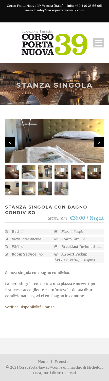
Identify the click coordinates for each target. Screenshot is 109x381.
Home (43, 362)
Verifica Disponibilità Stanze (30, 307)
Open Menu (98, 42)
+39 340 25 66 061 (88, 6)
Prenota (61, 362)
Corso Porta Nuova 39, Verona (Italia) (35, 6)
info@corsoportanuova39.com (60, 10)
